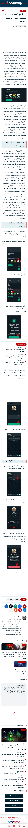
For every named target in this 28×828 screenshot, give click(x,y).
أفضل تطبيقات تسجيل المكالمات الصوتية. (15, 350)
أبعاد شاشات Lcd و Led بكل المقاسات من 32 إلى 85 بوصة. (13, 755)
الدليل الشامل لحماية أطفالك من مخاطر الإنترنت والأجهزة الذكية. (21, 655)
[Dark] (8, 826)
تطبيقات (23, 10)
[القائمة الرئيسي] (25, 3)
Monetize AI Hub (14, 796)
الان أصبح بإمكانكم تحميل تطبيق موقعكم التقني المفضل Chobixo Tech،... (13, 357)
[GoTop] (3, 826)
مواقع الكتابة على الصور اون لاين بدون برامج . (14, 774)
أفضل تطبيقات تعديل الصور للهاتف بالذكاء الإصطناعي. (21, 671)
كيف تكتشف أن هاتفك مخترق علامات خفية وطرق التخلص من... (8, 654)
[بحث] (2, 3)
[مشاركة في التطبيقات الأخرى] (11, 610)
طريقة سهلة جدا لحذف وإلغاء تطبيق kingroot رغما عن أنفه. (14, 363)
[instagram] (15, 822)
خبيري (14, 810)
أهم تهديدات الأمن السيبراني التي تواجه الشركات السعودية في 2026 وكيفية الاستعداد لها (14, 747)
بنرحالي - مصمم (14, 800)
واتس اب (10, 599)
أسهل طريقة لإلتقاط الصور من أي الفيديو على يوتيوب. (13, 786)
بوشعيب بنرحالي (19, 26)
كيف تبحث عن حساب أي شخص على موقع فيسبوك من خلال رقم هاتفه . (13, 767)
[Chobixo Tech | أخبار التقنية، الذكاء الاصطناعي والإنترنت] (14, 3)
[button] (20, 606)
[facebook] (9, 822)
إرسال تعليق (20, 685)
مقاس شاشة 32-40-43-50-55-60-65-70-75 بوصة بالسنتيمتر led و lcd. (13, 761)
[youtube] (18, 822)
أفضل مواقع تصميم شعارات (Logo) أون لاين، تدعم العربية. (13, 780)
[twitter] (12, 822)
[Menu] (14, 826)
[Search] (19, 826)
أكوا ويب (14, 805)
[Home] (24, 826)
